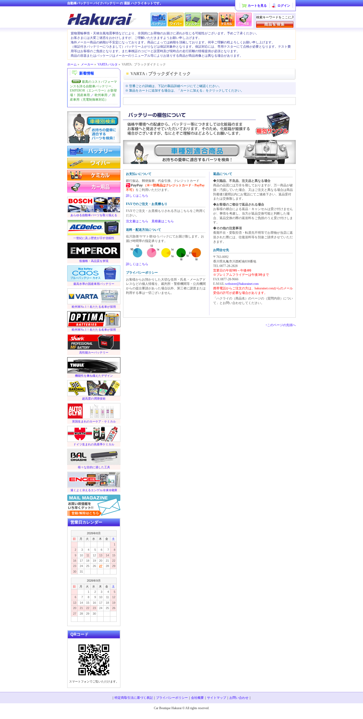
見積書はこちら (162, 221)
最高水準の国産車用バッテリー (93, 283)
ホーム (72, 64)
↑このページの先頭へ (280, 325)
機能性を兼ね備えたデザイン (94, 375)
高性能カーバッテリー (93, 352)
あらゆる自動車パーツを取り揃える (93, 215)
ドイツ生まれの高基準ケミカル (93, 444)
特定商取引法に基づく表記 (134, 698)
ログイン (283, 5)
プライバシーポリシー (172, 698)
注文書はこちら (137, 221)
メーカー (87, 64)
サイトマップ (216, 698)
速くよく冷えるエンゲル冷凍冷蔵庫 (93, 490)
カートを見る (257, 5)
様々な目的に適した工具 (94, 467)
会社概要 (197, 698)
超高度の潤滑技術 (93, 398)
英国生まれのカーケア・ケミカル (94, 421)
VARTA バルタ (108, 64)
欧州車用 (101, 95)
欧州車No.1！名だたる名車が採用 (94, 306)
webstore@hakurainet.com (242, 284)
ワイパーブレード (93, 163)
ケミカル (93, 175)
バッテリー (93, 151)
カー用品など (93, 187)
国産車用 (83, 95)
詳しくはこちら (137, 196)
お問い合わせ (238, 698)
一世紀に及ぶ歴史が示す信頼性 (93, 238)
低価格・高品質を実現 (93, 260)
